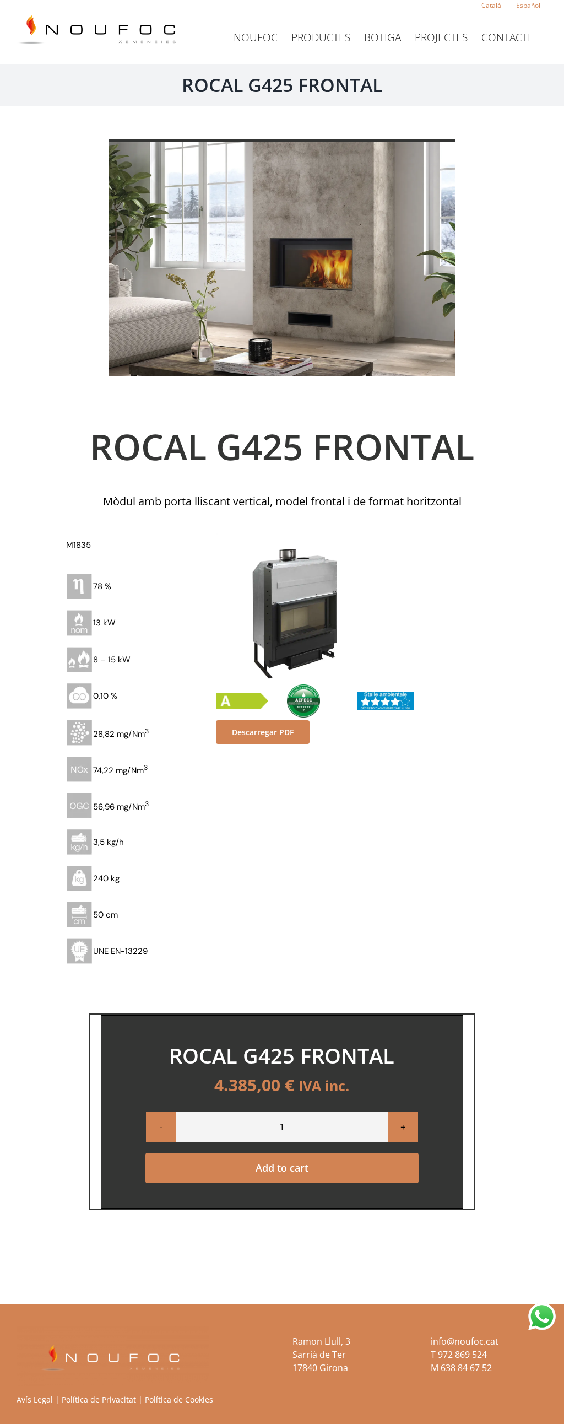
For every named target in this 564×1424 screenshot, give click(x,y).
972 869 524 (462, 1355)
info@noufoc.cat (464, 1341)
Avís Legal (35, 1399)
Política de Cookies (179, 1399)
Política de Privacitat (99, 1399)
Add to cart (282, 1167)
